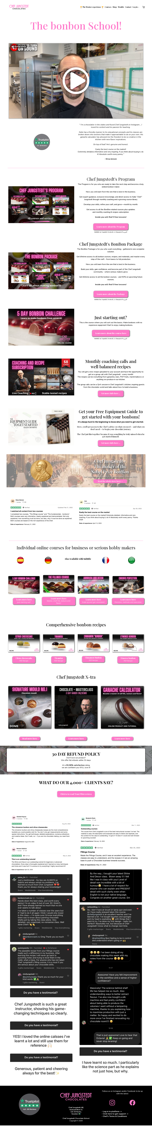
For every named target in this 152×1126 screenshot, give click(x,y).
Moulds (121, 7)
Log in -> (136, 7)
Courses (108, 7)
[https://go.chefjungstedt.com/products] (76, 1096)
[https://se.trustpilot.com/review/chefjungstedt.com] (42, 142)
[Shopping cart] (143, 7)
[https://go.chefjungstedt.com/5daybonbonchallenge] (41, 327)
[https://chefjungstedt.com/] (19, 7)
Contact (128, 7)
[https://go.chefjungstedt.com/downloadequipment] (41, 426)
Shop (115, 7)
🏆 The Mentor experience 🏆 (92, 7)
